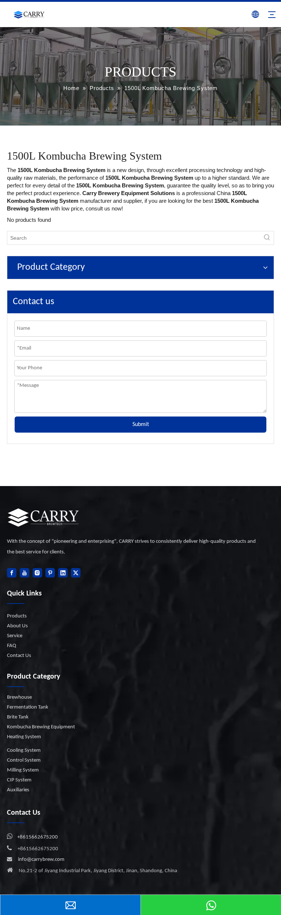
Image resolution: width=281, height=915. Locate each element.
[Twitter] (75, 573)
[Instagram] (37, 573)
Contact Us (19, 655)
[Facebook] (11, 573)
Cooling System (24, 750)
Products (17, 616)
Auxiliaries (18, 790)
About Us (17, 626)
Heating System (24, 737)
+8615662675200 (37, 837)
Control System (24, 760)
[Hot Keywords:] (267, 237)
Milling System (23, 770)
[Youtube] (24, 573)
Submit (140, 424)
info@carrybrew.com (41, 859)
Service (14, 636)
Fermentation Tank (27, 707)
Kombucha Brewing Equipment (41, 727)
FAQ (11, 646)
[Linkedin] (63, 573)
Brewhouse (19, 697)
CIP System (19, 780)
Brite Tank (18, 717)
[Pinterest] (50, 573)
